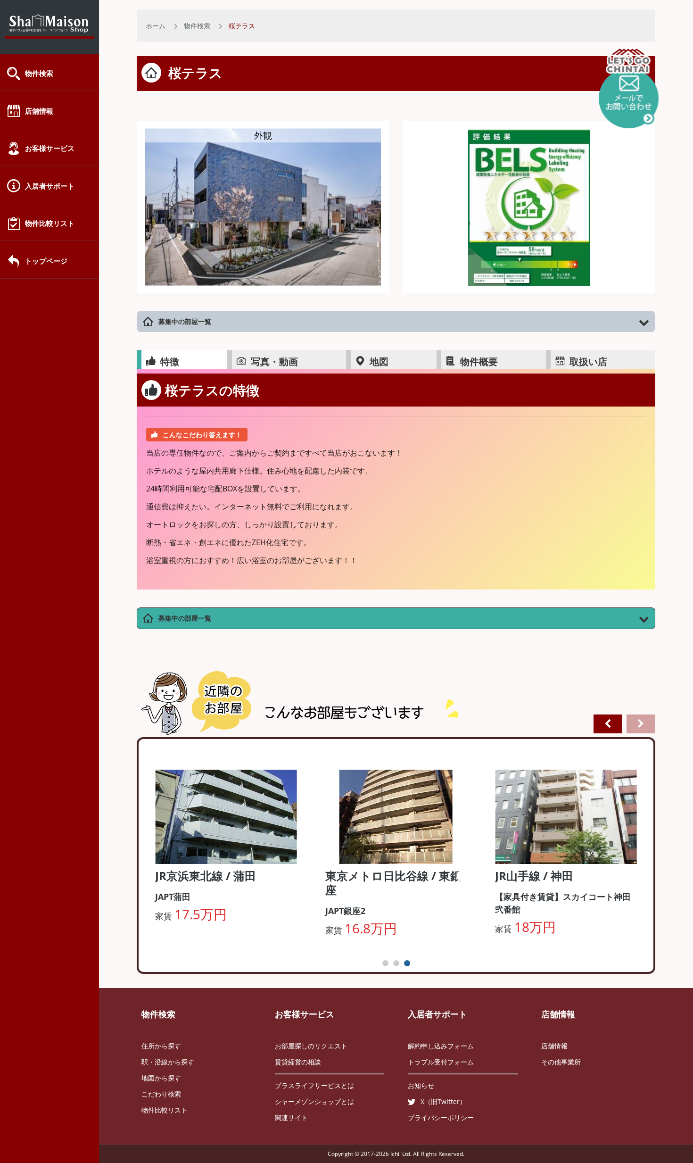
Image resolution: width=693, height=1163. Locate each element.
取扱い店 (588, 361)
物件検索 (39, 73)
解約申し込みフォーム (441, 1045)
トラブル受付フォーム (441, 1061)
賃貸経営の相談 (298, 1061)
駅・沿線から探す (167, 1061)
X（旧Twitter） (443, 1101)
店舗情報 (39, 111)
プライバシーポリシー (441, 1117)
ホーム (155, 25)
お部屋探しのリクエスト (311, 1045)
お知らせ (421, 1085)
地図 (379, 361)
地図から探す (161, 1077)
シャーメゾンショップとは (314, 1101)
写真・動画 (274, 361)
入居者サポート (49, 186)
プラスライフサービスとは (314, 1085)
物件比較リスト (49, 223)
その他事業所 (561, 1061)
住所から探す (161, 1045)
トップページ (46, 261)
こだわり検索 (161, 1093)
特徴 (169, 361)
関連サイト (291, 1117)
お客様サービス (49, 148)
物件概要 (479, 361)
